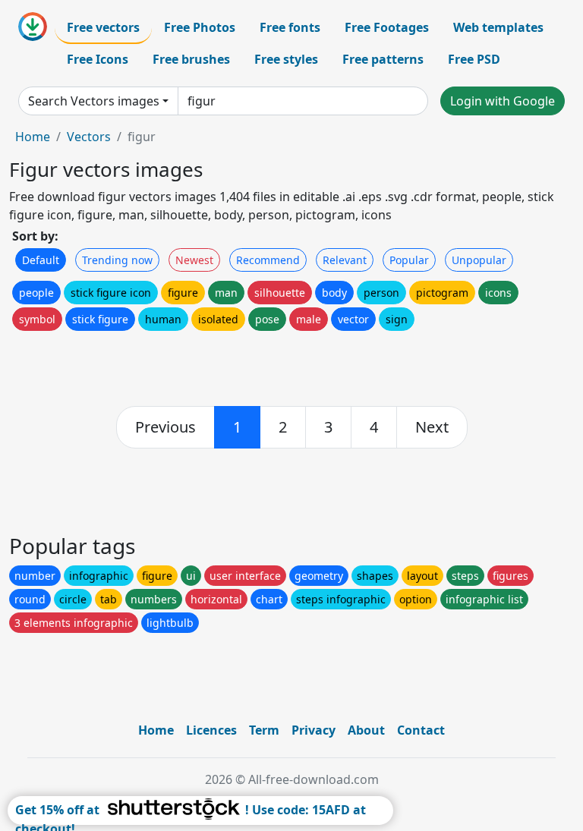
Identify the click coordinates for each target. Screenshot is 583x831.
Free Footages (387, 27)
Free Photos (199, 27)
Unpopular (479, 260)
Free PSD (474, 59)
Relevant (345, 260)
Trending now (117, 260)
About (366, 730)
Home (32, 136)
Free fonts (290, 27)
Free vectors (103, 27)
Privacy (314, 730)
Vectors (89, 136)
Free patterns (383, 59)
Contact (421, 730)
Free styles (286, 59)
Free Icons (97, 59)
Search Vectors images (93, 101)
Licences (211, 730)
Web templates (498, 27)
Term (264, 730)
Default (40, 260)
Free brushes (191, 59)
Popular (409, 260)
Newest (194, 260)
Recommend (268, 260)
